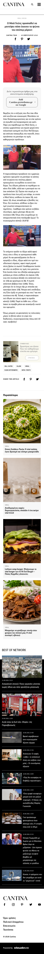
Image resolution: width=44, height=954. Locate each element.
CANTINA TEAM (11, 35)
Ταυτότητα (8, 929)
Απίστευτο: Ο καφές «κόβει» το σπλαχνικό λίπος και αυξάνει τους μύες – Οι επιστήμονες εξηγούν (32, 760)
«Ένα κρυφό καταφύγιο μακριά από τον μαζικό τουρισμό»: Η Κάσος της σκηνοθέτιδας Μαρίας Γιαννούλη (32, 799)
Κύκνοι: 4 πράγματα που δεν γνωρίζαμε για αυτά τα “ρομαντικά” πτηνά (32, 877)
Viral (27, 366)
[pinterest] (22, 39)
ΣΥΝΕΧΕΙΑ (31, 358)
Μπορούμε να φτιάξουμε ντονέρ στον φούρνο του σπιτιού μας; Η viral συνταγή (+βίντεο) (21, 633)
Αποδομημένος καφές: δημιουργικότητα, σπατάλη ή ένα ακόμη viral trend (22, 510)
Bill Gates (9, 366)
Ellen (19, 366)
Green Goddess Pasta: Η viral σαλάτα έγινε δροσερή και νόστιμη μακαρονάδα (22, 450)
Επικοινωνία (9, 925)
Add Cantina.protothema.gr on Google (21, 102)
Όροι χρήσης (9, 917)
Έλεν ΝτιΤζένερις (11, 370)
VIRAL (7, 446)
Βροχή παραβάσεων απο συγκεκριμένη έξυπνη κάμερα (30, 739)
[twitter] (28, 39)
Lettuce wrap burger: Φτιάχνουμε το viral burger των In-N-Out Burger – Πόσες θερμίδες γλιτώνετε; (20, 571)
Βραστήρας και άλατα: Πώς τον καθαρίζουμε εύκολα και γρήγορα (29, 349)
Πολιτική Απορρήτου (13, 921)
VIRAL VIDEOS (22, 18)
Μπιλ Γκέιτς (26, 370)
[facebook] (15, 39)
